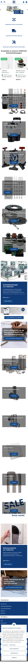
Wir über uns (4, 604)
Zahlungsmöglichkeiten (6, 606)
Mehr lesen (6, 297)
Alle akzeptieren (14, 648)
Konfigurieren (14, 653)
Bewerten (3, 613)
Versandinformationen (6, 608)
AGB (2, 620)
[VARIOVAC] (14, 1)
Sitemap (3, 610)
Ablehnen (14, 657)
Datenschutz (4, 623)
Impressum (5, 644)
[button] (23, 2)
